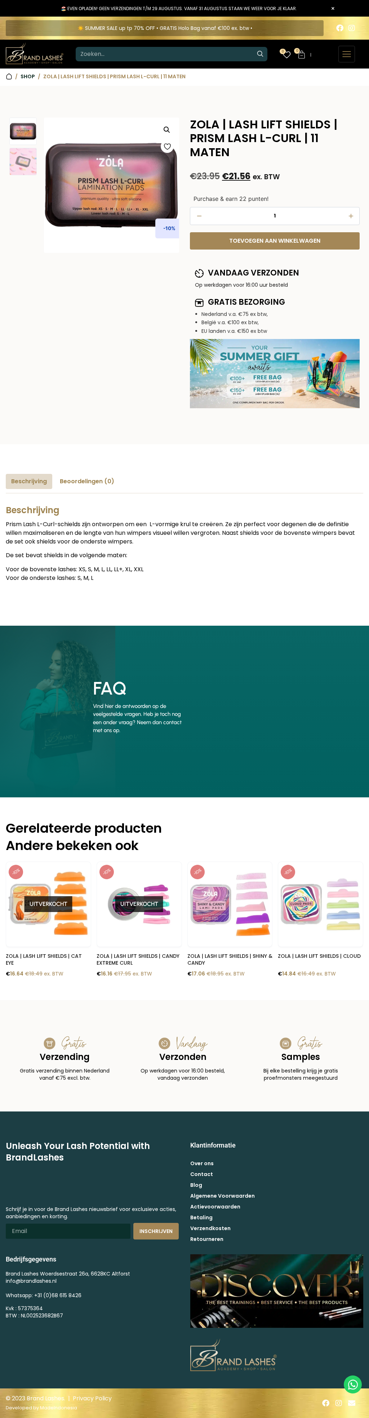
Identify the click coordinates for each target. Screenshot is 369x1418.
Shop (28, 76)
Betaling (201, 1217)
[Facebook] (340, 28)
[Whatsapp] (353, 1384)
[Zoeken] (260, 54)
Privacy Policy (92, 1398)
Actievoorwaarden (215, 1206)
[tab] (29, 481)
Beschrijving (29, 481)
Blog (196, 1185)
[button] (166, 129)
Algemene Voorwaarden (222, 1195)
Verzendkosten (210, 1228)
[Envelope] (352, 1403)
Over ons (202, 1163)
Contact (201, 1174)
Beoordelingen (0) (87, 481)
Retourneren (206, 1239)
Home (9, 76)
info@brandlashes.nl (31, 1281)
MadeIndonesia (58, 1408)
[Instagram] (352, 28)
